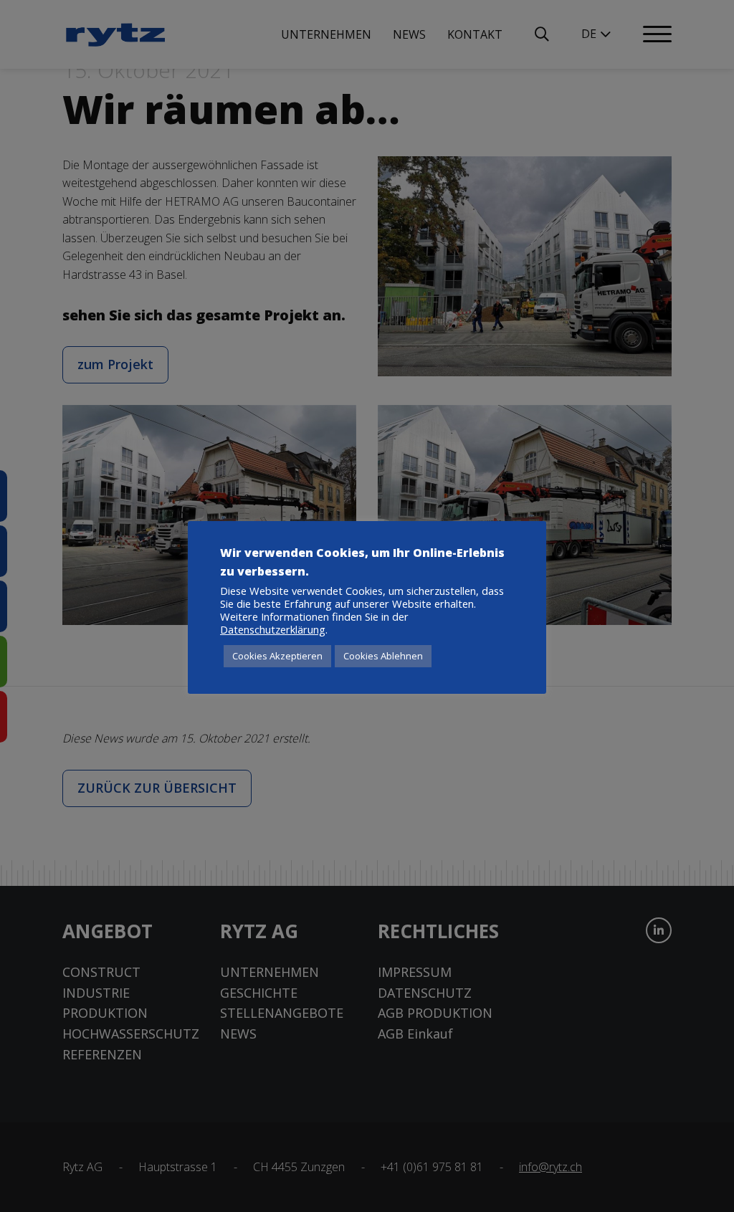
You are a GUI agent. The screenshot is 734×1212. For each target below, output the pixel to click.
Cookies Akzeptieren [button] (277, 655)
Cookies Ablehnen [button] (383, 655)
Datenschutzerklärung (272, 629)
